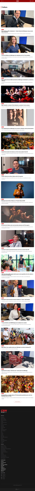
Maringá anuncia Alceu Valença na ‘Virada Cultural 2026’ (13, 200)
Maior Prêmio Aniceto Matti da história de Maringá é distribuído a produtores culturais (17, 80)
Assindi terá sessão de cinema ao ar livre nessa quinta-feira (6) (14, 151)
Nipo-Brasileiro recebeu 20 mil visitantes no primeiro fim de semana (15, 105)
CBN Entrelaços (3, 449)
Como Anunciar (3, 462)
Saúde (2, 438)
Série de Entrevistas (4, 440)
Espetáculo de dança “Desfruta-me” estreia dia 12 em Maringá (14, 370)
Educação (2, 426)
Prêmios (2, 461)
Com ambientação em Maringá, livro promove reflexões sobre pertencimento (17, 128)
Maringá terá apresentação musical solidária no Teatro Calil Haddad (15, 299)
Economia (2, 425)
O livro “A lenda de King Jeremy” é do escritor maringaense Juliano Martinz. (12, 130)
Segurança (2, 439)
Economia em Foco (3, 456)
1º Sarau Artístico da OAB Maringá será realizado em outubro (14, 322)
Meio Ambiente (3, 430)
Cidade (2, 421)
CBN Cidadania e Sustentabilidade (6, 448)
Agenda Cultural (3, 445)
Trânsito (2, 442)
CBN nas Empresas (3, 420)
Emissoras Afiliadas (4, 464)
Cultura (2, 29)
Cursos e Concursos (4, 424)
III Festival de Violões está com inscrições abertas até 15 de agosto (15, 225)
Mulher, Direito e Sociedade (5, 457)
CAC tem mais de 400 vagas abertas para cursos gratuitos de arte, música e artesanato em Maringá (17, 275)
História (2, 463)
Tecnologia (2, 441)
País (1, 431)
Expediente (2, 467)
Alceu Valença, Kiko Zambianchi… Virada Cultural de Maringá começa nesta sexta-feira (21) (17, 32)
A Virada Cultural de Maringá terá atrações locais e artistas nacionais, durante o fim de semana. (16, 33)
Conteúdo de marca (4, 422)
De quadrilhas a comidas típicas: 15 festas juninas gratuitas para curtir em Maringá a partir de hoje (16, 396)
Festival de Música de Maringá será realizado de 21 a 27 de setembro (15, 55)
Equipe (2, 466)
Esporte (2, 428)
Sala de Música (3, 458)
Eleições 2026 (3, 427)
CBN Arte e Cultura (3, 446)
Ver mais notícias (17, 401)
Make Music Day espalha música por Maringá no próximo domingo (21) (16, 347)
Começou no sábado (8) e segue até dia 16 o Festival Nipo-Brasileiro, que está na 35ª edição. (15, 106)
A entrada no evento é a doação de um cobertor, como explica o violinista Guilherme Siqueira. (15, 301)
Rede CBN (2, 465)
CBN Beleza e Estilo (4, 447)
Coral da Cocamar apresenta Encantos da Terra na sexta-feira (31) (15, 249)
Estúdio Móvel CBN (3, 429)
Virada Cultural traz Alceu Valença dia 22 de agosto (12, 176)
